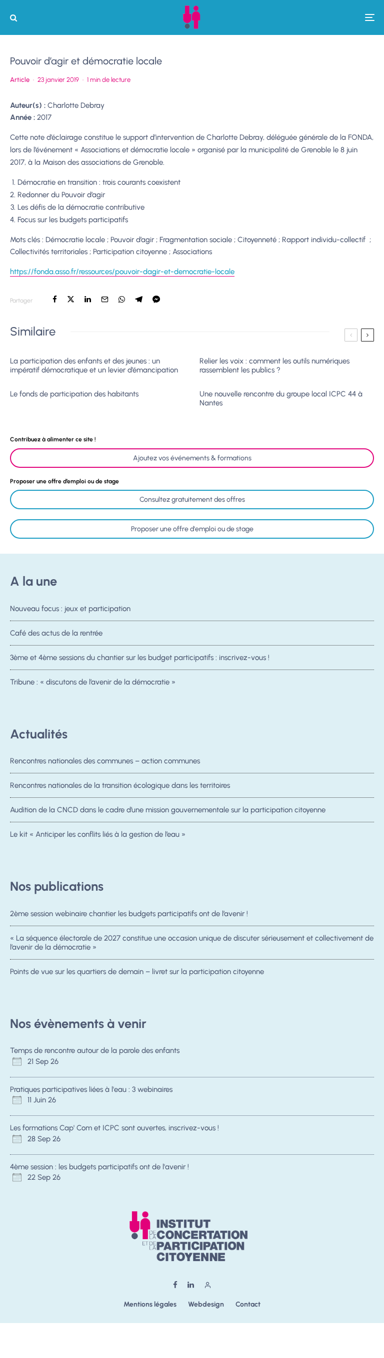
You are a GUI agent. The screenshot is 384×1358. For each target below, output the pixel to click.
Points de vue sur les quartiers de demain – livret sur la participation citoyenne (137, 971)
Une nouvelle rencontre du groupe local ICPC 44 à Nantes (281, 398)
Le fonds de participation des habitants (74, 393)
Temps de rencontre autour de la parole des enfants (95, 1050)
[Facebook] (175, 1285)
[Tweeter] (70, 299)
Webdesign (206, 1304)
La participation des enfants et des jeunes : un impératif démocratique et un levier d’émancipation (94, 365)
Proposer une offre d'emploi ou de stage (192, 529)
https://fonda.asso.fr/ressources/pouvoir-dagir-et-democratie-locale (122, 271)
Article (20, 79)
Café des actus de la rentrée (56, 633)
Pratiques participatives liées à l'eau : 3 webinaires (91, 1089)
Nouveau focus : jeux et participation (70, 608)
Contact (248, 1304)
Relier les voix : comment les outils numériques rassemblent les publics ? (275, 365)
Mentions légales (150, 1304)
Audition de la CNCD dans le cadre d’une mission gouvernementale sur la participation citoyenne (168, 809)
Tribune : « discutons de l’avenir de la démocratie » (93, 682)
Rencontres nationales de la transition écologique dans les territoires (120, 785)
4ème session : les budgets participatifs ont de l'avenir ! (99, 1166)
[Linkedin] (190, 1285)
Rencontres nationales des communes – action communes (105, 760)
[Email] (104, 299)
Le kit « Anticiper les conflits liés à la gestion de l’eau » (98, 834)
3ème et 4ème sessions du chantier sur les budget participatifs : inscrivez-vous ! (140, 657)
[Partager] (54, 299)
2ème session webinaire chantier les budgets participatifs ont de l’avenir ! (129, 913)
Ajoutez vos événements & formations (192, 458)
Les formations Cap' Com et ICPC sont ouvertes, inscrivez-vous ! (114, 1127)
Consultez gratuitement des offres (192, 499)
